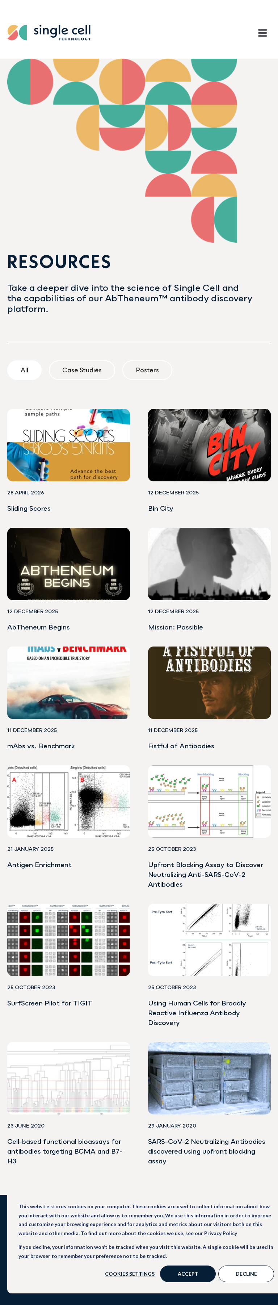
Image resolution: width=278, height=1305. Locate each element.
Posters (147, 370)
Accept (188, 1274)
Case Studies (82, 370)
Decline (246, 1274)
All (24, 370)
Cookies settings (130, 1274)
